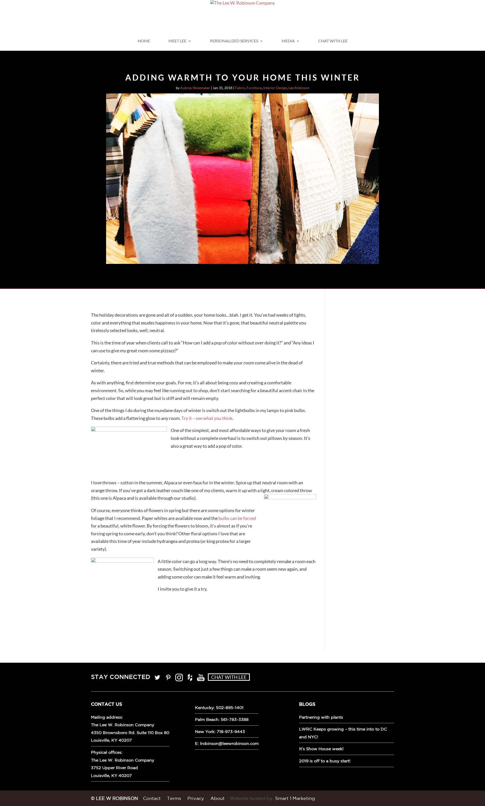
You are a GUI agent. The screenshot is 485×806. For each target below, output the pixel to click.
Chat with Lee (333, 41)
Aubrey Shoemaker (195, 88)
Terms (174, 798)
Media (288, 41)
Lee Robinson (298, 88)
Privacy (195, 798)
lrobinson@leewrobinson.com (229, 743)
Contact (152, 798)
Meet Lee (177, 41)
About (217, 798)
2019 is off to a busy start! (324, 761)
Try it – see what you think (206, 418)
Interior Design (275, 88)
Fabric (240, 88)
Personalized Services (234, 41)
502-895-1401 (230, 707)
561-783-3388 (235, 719)
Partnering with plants (321, 717)
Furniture (254, 88)
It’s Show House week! (321, 748)
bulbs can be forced (237, 518)
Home (144, 41)
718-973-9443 (231, 731)
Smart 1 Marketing (295, 798)
